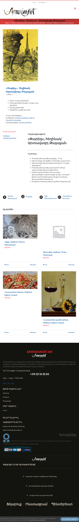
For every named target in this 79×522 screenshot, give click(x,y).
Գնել (7, 265)
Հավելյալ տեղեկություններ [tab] (9, 137)
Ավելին (34, 265)
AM (4, 383)
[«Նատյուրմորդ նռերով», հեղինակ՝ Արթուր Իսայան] (20, 280)
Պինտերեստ (61, 504)
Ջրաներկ (17, 120)
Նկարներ (9, 120)
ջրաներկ (28, 122)
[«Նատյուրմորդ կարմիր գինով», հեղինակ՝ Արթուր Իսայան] (59, 294)
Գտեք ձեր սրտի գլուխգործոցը (19, 464)
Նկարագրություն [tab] (9, 131)
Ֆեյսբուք (14, 504)
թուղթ (21, 122)
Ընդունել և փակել (70, 519)
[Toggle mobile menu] (75, 8)
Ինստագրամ (36, 504)
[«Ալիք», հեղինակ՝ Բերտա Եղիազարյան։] (20, 227)
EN (9, 383)
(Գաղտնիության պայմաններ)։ (37, 520)
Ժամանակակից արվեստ (25, 118)
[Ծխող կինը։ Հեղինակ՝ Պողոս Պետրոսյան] (59, 232)
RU (13, 383)
